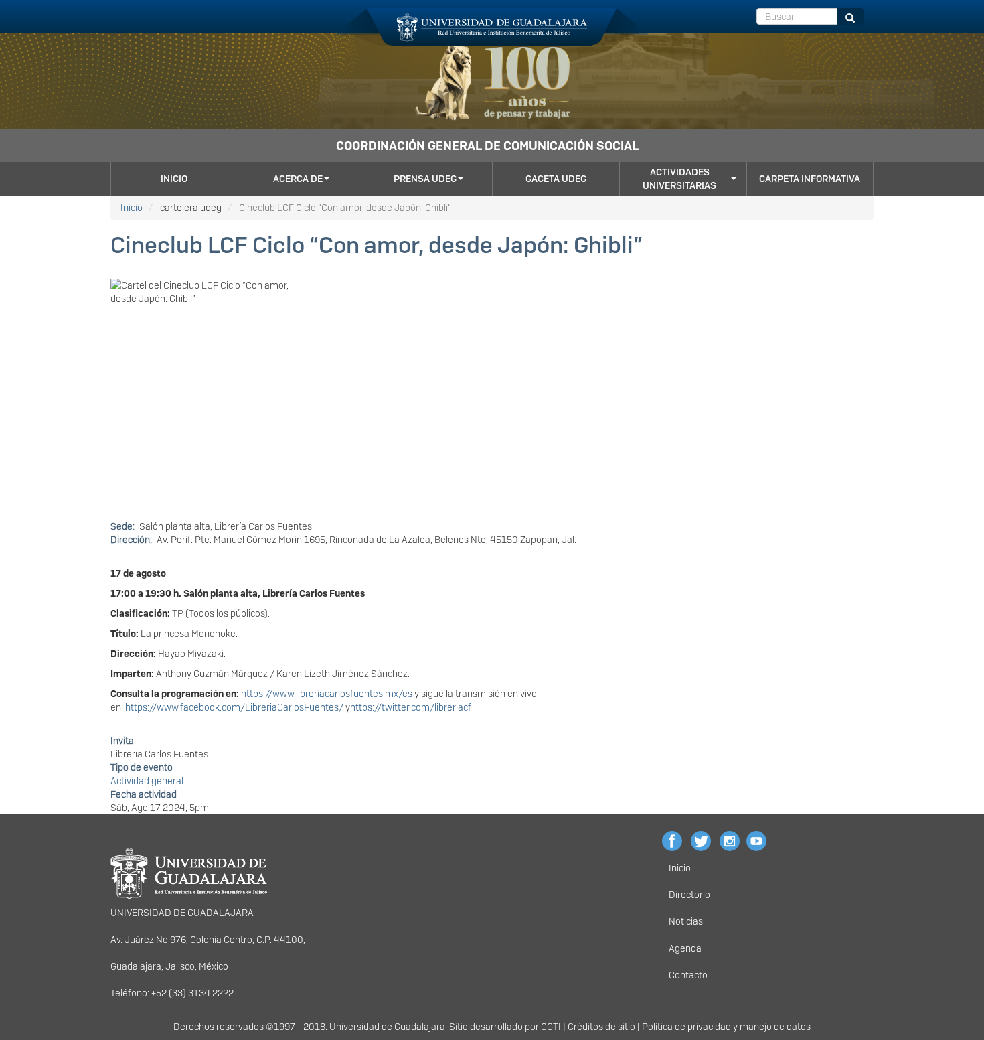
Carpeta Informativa (809, 179)
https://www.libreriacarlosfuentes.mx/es (326, 694)
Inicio (174, 179)
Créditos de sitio (601, 1027)
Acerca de (298, 179)
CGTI (551, 1027)
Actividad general (146, 781)
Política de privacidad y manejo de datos (726, 1027)
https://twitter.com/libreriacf (410, 707)
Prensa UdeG (425, 179)
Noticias (686, 921)
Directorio (689, 895)
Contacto (688, 975)
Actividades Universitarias (679, 179)
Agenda (685, 948)
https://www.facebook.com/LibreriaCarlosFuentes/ (234, 707)
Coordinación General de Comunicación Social (487, 145)
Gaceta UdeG (555, 179)
